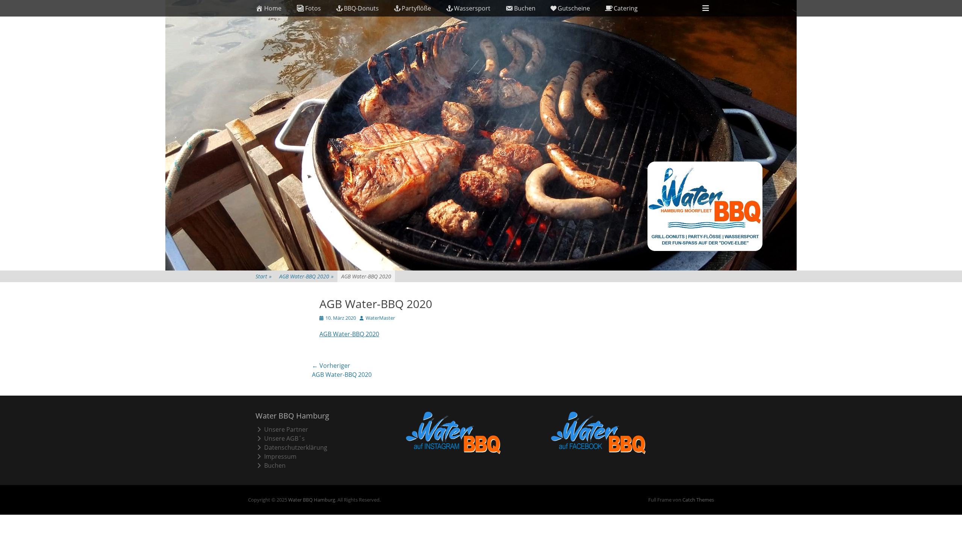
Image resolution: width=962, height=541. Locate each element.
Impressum (280, 456)
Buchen (524, 8)
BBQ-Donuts (361, 8)
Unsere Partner (286, 429)
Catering (626, 8)
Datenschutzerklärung (295, 447)
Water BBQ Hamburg (311, 499)
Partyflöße (416, 8)
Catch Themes (698, 499)
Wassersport (472, 8)
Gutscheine (574, 8)
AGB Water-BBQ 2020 (306, 276)
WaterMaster (380, 317)
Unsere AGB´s (284, 438)
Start (264, 276)
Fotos (313, 8)
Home (272, 8)
